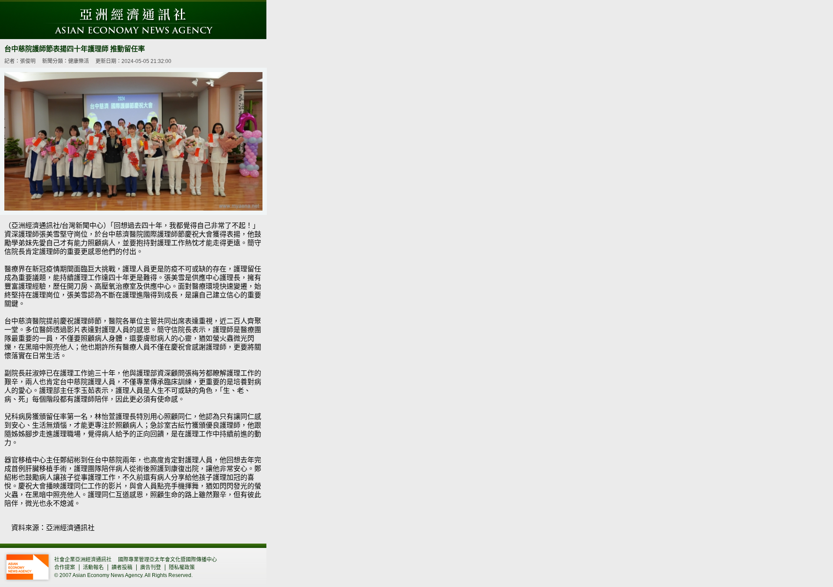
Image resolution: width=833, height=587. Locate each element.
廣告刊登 (150, 567)
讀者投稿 (122, 567)
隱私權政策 (182, 567)
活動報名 (93, 567)
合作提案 (64, 567)
